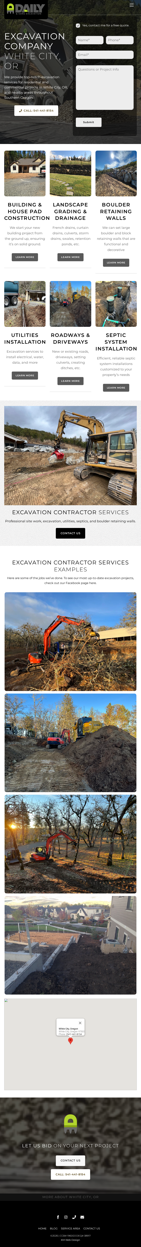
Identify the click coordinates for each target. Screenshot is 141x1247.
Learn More (25, 257)
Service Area (70, 1228)
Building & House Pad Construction (27, 211)
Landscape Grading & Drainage (70, 211)
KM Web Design (70, 1239)
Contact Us (70, 533)
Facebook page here (81, 583)
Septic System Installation (116, 342)
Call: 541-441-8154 (39, 110)
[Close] (80, 1023)
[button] (70, 1041)
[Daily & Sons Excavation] (26, 13)
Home (42, 1228)
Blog (54, 1228)
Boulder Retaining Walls (116, 211)
